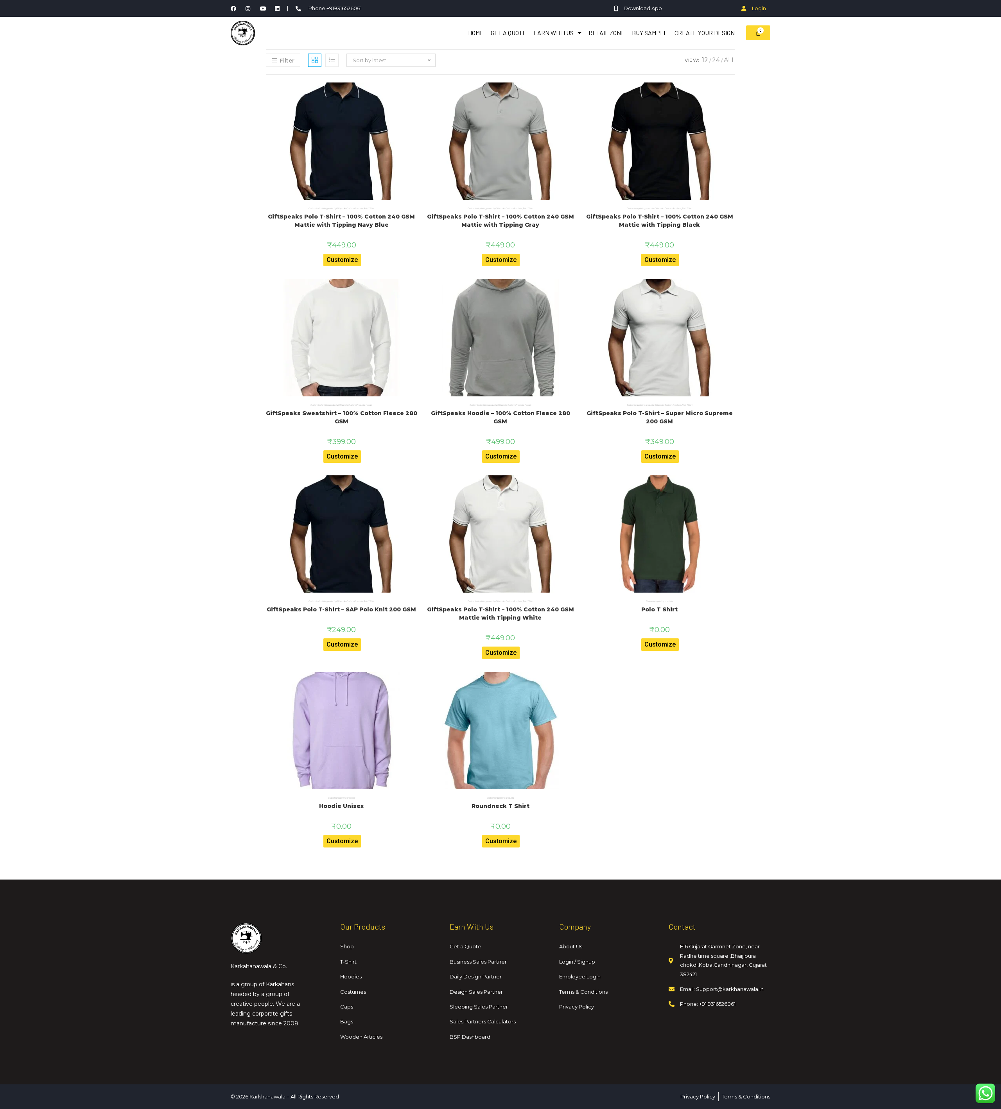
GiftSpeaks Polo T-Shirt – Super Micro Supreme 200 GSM (660, 417)
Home (476, 32)
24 (716, 60)
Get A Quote (508, 32)
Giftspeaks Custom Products (349, 208)
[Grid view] (314, 60)
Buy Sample (649, 32)
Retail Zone (606, 32)
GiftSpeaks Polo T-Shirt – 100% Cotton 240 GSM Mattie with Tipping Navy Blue (341, 220)
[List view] (332, 60)
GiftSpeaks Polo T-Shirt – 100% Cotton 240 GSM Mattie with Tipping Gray (500, 220)
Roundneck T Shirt (500, 806)
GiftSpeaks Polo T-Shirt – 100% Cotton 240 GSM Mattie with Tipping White (500, 613)
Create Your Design (705, 32)
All (729, 60)
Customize (342, 259)
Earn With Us (553, 32)
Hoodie (369, 405)
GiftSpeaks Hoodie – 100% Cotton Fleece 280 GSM (500, 417)
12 (705, 60)
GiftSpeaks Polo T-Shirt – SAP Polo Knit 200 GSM (341, 609)
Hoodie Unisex (341, 806)
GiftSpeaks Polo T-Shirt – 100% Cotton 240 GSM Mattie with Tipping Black (659, 220)
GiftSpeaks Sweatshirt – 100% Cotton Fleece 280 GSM (341, 417)
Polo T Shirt (369, 208)
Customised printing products (322, 208)
